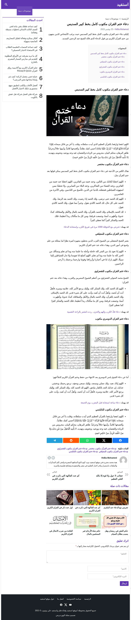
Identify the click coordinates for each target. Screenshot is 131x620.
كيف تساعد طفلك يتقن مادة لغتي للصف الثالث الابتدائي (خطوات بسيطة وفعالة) (21, 29)
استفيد (123, 4)
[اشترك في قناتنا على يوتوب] (70, 605)
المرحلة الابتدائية (88, 11)
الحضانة (101, 11)
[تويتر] (49, 458)
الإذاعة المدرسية (56, 11)
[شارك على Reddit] (71, 440)
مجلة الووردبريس (63, 615)
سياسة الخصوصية (74, 599)
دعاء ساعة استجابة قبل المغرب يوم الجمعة (100, 402)
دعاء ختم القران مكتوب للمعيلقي (113, 451)
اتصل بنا (60, 599)
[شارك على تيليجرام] (54, 440)
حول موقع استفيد (47, 599)
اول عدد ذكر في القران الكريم (60, 507)
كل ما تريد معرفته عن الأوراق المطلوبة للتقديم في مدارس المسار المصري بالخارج (21, 59)
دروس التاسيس (116, 11)
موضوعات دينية (24, 11)
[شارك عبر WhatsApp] (87, 440)
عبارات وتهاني (9, 11)
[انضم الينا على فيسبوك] (61, 605)
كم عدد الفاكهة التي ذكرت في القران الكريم (65, 475)
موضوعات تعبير (40, 11)
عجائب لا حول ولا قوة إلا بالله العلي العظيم (109, 475)
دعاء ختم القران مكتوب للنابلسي (82, 451)
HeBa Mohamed (122, 29)
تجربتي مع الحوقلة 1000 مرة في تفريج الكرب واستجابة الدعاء (92, 227)
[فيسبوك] (53, 458)
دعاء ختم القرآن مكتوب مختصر (102, 448)
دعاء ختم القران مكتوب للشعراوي (71, 448)
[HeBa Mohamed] (123, 460)
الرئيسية (87, 599)
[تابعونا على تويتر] (65, 605)
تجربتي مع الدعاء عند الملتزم (116, 507)
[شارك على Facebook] (120, 440)
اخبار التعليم (73, 11)
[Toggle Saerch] (6, 4)
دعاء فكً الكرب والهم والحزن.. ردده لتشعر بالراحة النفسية (93, 312)
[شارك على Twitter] (104, 440)
